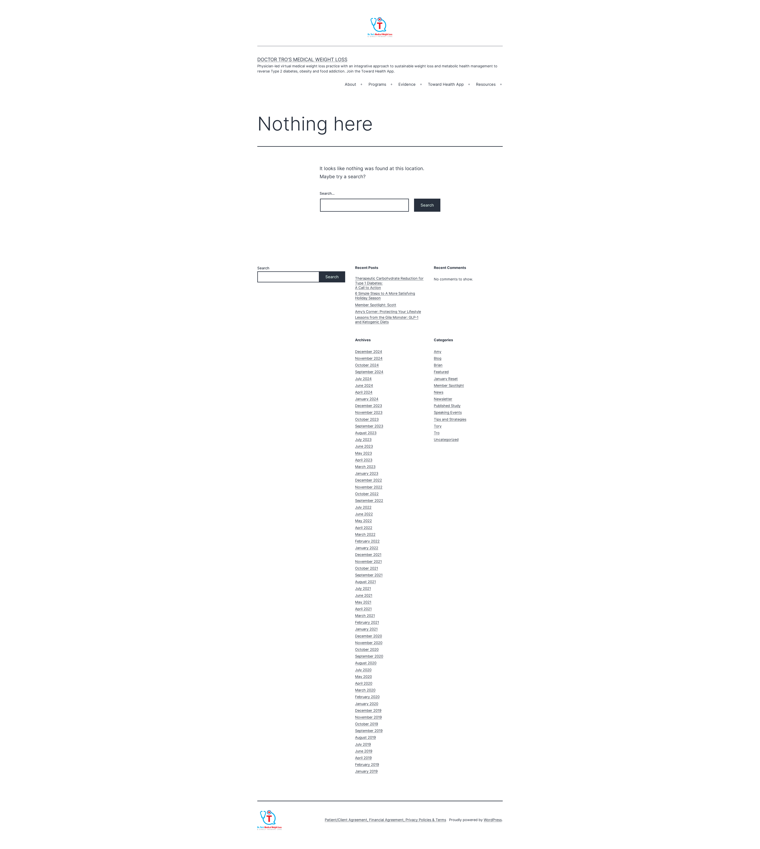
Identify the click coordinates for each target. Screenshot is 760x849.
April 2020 (363, 683)
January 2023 (366, 473)
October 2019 (366, 724)
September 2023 (369, 426)
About (350, 84)
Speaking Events (448, 412)
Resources (486, 84)
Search (263, 268)
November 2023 (368, 412)
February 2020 (367, 697)
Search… (327, 193)
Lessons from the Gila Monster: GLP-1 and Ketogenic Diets (386, 319)
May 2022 (363, 521)
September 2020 (369, 656)
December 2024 (368, 352)
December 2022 (368, 480)
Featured (441, 372)
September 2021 (369, 575)
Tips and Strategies (450, 419)
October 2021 (366, 568)
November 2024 (369, 358)
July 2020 (363, 670)
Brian (438, 365)
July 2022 (363, 507)
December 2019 (368, 710)
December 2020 (368, 636)
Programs (377, 84)
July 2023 (363, 439)
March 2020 (365, 690)
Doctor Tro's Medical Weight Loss (302, 59)
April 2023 (363, 460)
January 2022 (366, 548)
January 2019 (366, 771)
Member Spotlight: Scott (375, 305)
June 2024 (364, 385)
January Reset (446, 379)
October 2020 (367, 649)
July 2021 (363, 588)
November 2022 (368, 487)
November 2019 (368, 717)
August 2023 (365, 433)
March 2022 (365, 534)
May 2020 (363, 677)
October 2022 (367, 494)
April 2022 (363, 528)
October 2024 (367, 365)
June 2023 (364, 446)
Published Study (447, 406)
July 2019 (363, 744)
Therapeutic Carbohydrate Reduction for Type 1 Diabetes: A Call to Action (389, 283)
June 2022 (364, 514)
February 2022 (367, 541)
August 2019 (365, 737)
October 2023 (367, 419)
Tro (437, 433)
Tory (438, 426)
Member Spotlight (449, 385)
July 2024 (363, 379)
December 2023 (368, 406)
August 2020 (365, 663)
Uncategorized (446, 439)
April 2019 (363, 758)
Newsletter (443, 399)
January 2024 (366, 399)
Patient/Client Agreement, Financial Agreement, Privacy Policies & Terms (385, 820)
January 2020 (366, 704)
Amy (437, 352)
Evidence (407, 84)
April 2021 (363, 609)
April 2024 (363, 392)
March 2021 (365, 616)
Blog (437, 358)
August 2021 (365, 582)
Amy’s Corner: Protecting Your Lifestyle (388, 312)
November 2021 (368, 561)
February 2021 (367, 622)
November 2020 (368, 643)
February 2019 (367, 764)
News (438, 392)
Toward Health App (446, 84)
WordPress (493, 820)
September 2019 (369, 731)
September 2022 (369, 500)
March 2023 (365, 467)
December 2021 (368, 555)
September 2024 (369, 372)
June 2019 (363, 751)
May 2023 (363, 453)
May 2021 (363, 602)
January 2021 (366, 629)
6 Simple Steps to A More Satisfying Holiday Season (385, 295)
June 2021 (363, 595)
